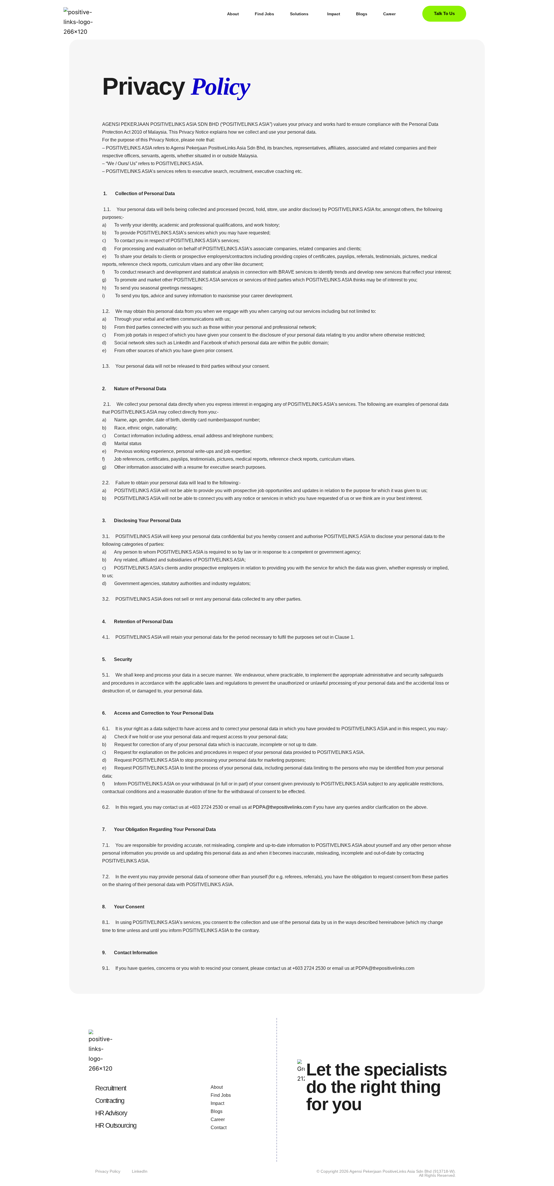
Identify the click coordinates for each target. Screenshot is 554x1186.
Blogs (361, 14)
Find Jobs (264, 14)
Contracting (109, 1100)
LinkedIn (139, 1171)
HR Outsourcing (115, 1125)
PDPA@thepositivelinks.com (282, 807)
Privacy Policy (107, 1171)
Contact (219, 1127)
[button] (300, 14)
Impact (333, 14)
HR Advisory (111, 1113)
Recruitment (110, 1088)
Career (389, 14)
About (233, 14)
